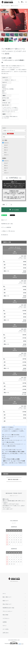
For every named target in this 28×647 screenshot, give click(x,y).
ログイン (5, 625)
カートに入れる (15, 209)
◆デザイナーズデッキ (14, 5)
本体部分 (4, 158)
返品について (4, 220)
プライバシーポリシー (7, 611)
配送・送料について (7, 597)
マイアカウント (6, 618)
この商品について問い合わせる (8, 231)
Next (26, 23)
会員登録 (5, 622)
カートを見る (5, 629)
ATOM (6, 614)
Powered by (7, 643)
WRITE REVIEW (13, 479)
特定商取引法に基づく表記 (7, 223)
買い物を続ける (4, 234)
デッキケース (7, 5)
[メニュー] (26, 2)
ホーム (2, 5)
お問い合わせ (5, 632)
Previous (1, 23)
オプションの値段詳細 (6, 227)
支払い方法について (7, 604)
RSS (4, 614)
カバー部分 (4, 140)
